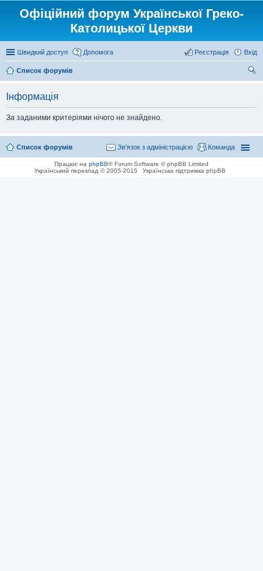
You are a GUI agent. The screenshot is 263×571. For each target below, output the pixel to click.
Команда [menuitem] (221, 147)
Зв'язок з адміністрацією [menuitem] (155, 147)
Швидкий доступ (42, 52)
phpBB (98, 164)
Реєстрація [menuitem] (211, 52)
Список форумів (45, 147)
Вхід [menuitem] (250, 52)
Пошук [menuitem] (252, 72)
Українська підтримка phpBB (184, 170)
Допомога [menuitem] (98, 52)
